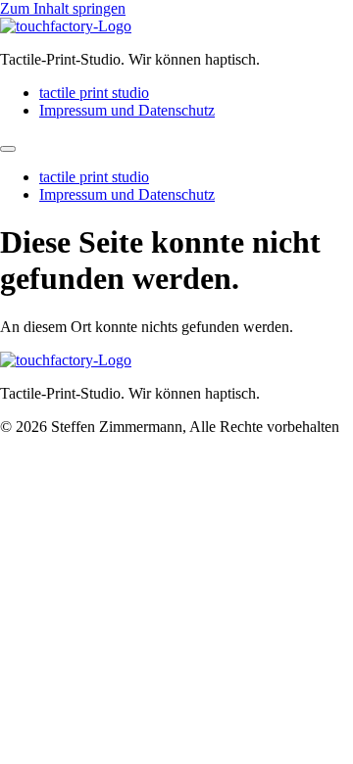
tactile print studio (94, 92)
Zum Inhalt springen (63, 8)
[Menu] (8, 149)
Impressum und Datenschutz (127, 110)
